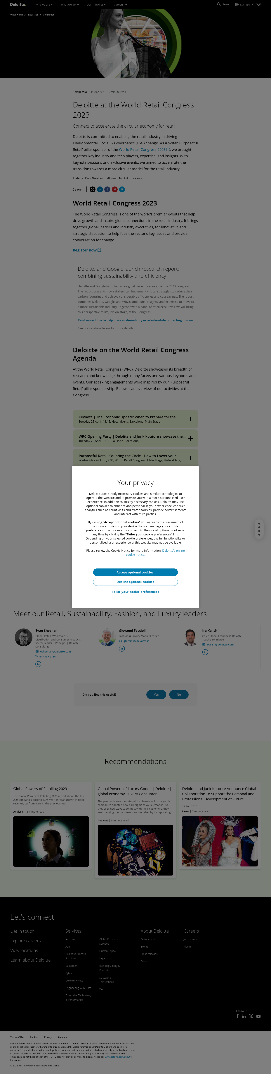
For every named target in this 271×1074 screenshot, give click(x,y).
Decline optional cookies (135, 582)
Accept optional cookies (135, 572)
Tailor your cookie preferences (135, 592)
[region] (135, 537)
